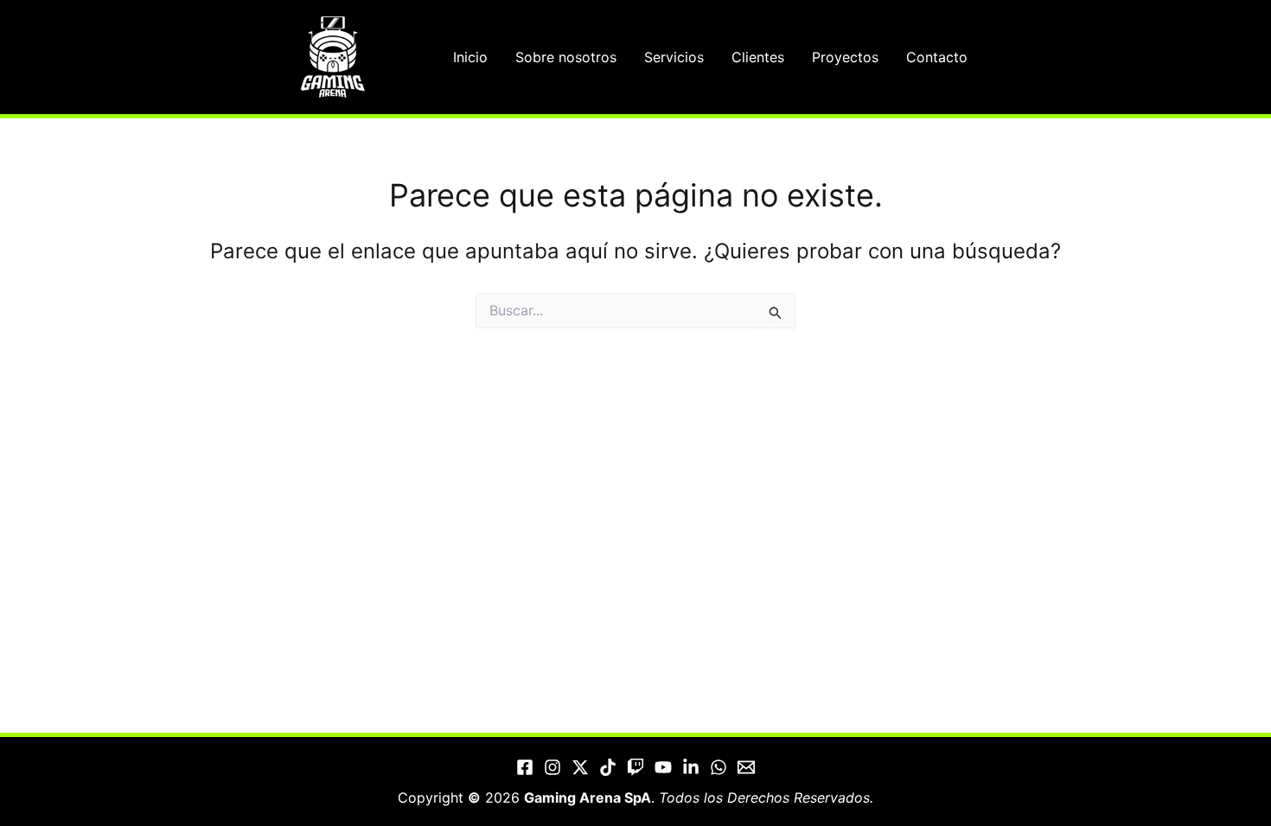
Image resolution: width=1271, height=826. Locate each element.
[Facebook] (524, 767)
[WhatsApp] (718, 767)
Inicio (470, 57)
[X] (580, 767)
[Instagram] (552, 767)
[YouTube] (663, 767)
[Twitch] (635, 767)
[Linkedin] (690, 767)
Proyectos (845, 57)
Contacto (937, 57)
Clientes (757, 57)
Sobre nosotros (565, 57)
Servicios (674, 57)
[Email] (746, 767)
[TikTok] (607, 767)
